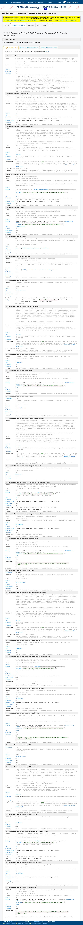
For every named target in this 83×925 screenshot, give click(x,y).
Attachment (18, 362)
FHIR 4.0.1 (37, 922)
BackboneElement (20, 290)
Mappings (31, 25)
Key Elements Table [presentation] (11, 48)
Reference (18, 248)
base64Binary (19, 524)
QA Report (20, 923)
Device (47, 248)
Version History (35, 923)
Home (5, 2)
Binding (7, 189)
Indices (60, 2)
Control (7, 69)
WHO (10, 922)
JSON (44, 25)
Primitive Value (9, 120)
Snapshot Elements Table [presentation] (49, 48)
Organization (53, 270)
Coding (17, 388)
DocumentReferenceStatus (41, 189)
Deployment (50, 2)
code (16, 196)
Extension (18, 154)
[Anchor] (16, 35)
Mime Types (37, 492)
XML (38, 25)
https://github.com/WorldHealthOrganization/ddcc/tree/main (20, 20)
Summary (8, 73)
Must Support (9, 230)
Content (6, 25)
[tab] (11, 47)
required (18, 192)
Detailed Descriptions (18, 25)
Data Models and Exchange (35, 2)
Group (43, 248)
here (46, 52)
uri (16, 115)
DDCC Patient (25, 248)
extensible (19, 224)
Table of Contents (11, 923)
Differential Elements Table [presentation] (29, 48)
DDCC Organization (27, 270)
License (45, 923)
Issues (27, 923)
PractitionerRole (44, 270)
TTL (50, 25)
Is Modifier (8, 71)
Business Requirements (17, 2)
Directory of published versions (67, 20)
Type (6, 115)
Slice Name (8, 398)
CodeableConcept (20, 226)
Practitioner (37, 248)
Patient (32, 248)
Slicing (7, 300)
